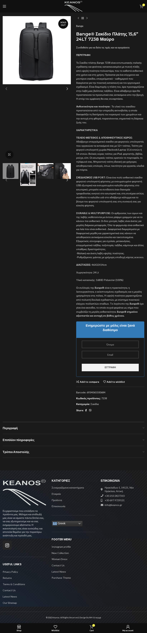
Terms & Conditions (14, 584)
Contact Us (9, 590)
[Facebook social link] (86, 410)
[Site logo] (74, 6)
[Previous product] (78, 18)
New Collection (60, 552)
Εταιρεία (56, 493)
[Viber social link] (90, 410)
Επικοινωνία (58, 506)
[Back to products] (82, 18)
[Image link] (24, 492)
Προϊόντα (57, 500)
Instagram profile (61, 546)
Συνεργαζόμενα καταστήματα (68, 487)
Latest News (10, 596)
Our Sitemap (10, 602)
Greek (61, 523)
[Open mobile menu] (4, 6)
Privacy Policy (10, 571)
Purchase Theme (61, 577)
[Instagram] (7, 545)
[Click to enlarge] (9, 155)
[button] (6, 88)
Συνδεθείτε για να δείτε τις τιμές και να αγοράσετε (103, 47)
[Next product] (87, 18)
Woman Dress (59, 559)
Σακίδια (95, 404)
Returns (7, 577)
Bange (79, 25)
